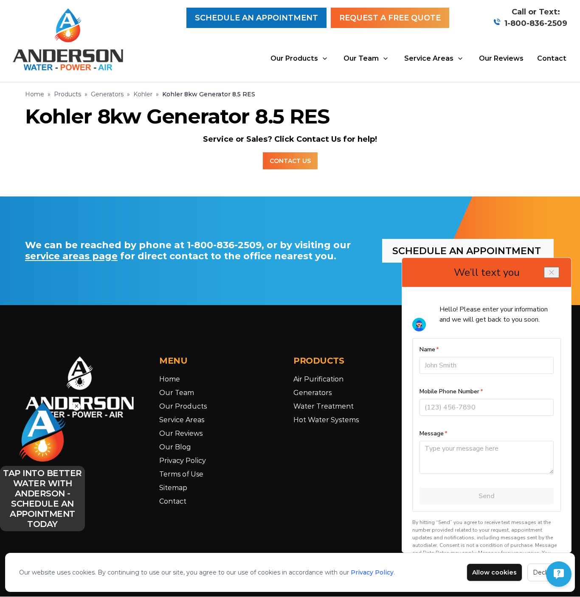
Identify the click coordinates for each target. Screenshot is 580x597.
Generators (107, 94)
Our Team (361, 58)
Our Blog (175, 447)
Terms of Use (181, 474)
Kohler (142, 94)
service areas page (71, 256)
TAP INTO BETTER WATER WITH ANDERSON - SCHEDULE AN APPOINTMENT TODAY (42, 498)
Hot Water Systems (326, 420)
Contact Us (290, 161)
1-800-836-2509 (535, 23)
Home (34, 94)
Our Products (294, 58)
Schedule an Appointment (256, 17)
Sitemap (173, 488)
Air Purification (318, 379)
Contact (551, 58)
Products (67, 94)
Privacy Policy (372, 572)
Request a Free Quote (390, 17)
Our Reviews (501, 58)
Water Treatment (323, 406)
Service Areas (428, 58)
